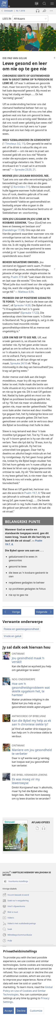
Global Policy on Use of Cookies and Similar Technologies (28, 990)
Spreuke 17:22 (29, 312)
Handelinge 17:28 (13, 230)
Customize (36, 1010)
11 (22, 143)
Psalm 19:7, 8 (32, 493)
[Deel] (44, 11)
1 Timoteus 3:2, (12, 143)
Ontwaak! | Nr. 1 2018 (14, 10)
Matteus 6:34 (25, 291)
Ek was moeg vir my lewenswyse (26, 781)
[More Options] (51, 11)
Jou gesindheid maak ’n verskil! (28, 660)
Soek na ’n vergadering (15, 901)
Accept (8, 1010)
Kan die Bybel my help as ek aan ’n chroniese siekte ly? (31, 722)
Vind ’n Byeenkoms (13, 906)
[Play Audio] (37, 11)
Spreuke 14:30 (22, 305)
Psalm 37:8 (17, 277)
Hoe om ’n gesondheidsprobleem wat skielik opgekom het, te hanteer (31, 689)
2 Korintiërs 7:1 (20, 187)
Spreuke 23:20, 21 (25, 169)
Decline (21, 1010)
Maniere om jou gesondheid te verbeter (32, 752)
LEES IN (6, 18)
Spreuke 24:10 (18, 363)
